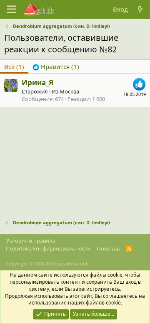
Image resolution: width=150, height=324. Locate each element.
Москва (69, 91)
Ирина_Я (37, 82)
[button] (11, 9)
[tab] (55, 67)
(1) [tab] (14, 66)
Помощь (108, 248)
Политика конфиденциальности (48, 248)
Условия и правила (30, 240)
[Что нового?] (140, 9)
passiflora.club (73, 263)
